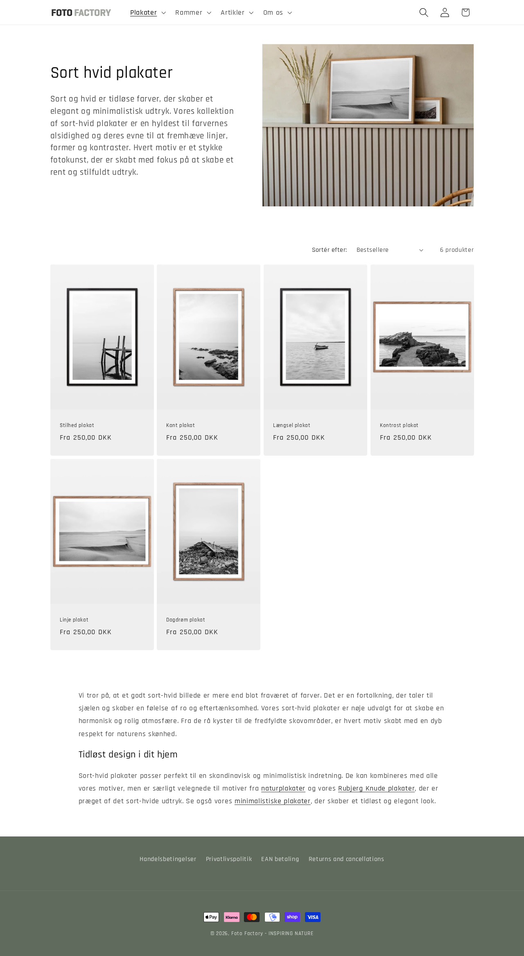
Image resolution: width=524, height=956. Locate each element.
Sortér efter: (329, 250)
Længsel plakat (291, 425)
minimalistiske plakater (273, 801)
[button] (146, 12)
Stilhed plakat (77, 425)
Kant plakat (180, 425)
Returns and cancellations (346, 859)
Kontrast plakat (399, 425)
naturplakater (283, 788)
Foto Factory (247, 933)
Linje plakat (74, 620)
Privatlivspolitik (229, 859)
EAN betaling (280, 859)
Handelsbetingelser (168, 859)
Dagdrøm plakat (185, 620)
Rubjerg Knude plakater (376, 788)
